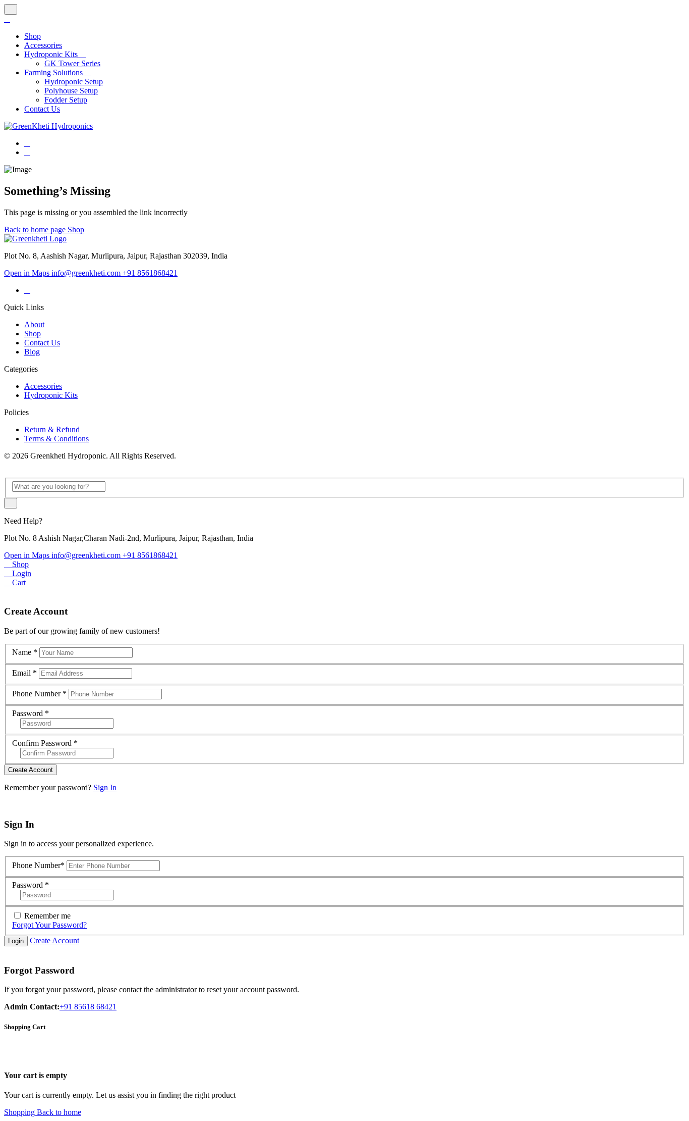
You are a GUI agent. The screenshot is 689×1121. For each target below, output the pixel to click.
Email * (24, 673)
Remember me (47, 915)
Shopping (20, 1112)
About (34, 324)
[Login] (27, 143)
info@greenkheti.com (87, 273)
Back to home (59, 1112)
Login (16, 941)
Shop (76, 229)
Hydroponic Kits (51, 395)
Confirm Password (45, 743)
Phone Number (38, 865)
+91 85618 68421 (88, 1006)
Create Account (30, 770)
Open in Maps (27, 273)
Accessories (43, 386)
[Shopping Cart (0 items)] (27, 152)
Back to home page (36, 229)
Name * (24, 652)
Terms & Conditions (56, 438)
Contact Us (42, 342)
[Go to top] (10, 9)
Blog (32, 351)
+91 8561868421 (150, 273)
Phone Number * (39, 693)
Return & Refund (52, 429)
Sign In (105, 787)
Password (30, 713)
